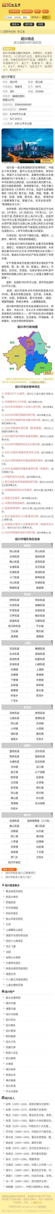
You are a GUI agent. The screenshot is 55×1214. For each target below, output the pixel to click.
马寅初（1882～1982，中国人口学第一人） (29, 1164)
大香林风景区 (13, 963)
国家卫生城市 (12, 498)
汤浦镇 (14, 674)
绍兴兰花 (11, 1042)
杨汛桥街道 (14, 626)
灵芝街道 (40, 567)
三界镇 (14, 841)
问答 (40, 24)
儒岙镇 (40, 734)
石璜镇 (40, 841)
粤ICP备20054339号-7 (13, 1211)
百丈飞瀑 (11, 946)
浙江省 (21, 31)
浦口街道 (40, 826)
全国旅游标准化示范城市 (18, 490)
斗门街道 (14, 577)
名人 (45, 11)
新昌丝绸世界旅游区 (17, 968)
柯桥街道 (14, 600)
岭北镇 (40, 798)
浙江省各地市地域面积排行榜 (21, 482)
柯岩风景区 (12, 913)
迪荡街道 (40, 561)
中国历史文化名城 (14, 476)
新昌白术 (11, 1075)
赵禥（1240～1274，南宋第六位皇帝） (27, 1109)
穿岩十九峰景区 (14, 941)
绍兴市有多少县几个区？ (19, 877)
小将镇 (14, 728)
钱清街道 (14, 621)
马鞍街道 (40, 621)
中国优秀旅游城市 (14, 503)
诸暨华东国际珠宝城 (17, 935)
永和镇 (14, 685)
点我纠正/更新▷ (39, 382)
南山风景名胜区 (14, 919)
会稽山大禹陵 (13, 957)
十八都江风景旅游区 (17, 979)
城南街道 (40, 556)
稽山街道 (14, 561)
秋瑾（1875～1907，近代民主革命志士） (28, 1148)
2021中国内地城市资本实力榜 (22, 452)
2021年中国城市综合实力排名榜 (22, 444)
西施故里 (11, 902)
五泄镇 (40, 782)
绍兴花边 (11, 1020)
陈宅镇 (14, 787)
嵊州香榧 (11, 1080)
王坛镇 (14, 631)
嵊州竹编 (11, 1003)
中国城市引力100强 (15, 401)
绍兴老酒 (11, 1086)
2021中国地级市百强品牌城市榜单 (24, 460)
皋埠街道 (40, 577)
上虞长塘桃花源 (14, 985)
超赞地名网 (9, 31)
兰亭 (8, 924)
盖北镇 (40, 690)
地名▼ (15, 24)
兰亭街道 (14, 615)
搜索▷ (46, 17)
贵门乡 (14, 857)
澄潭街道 (40, 718)
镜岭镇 (14, 734)
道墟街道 (40, 654)
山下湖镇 (40, 772)
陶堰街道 (14, 587)
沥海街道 (14, 664)
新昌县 (27, 707)
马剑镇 (14, 782)
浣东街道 (40, 751)
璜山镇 (14, 798)
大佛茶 (9, 1064)
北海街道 (14, 556)
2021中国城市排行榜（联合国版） (23, 428)
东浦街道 (14, 572)
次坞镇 (14, 767)
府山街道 (40, 551)
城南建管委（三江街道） (40, 820)
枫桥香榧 (11, 1036)
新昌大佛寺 (12, 897)
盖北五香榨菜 (13, 997)
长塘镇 (14, 669)
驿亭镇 (40, 685)
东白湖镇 (40, 803)
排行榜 (28, 24)
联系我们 (42, 1206)
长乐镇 (40, 831)
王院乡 (40, 857)
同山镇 (14, 793)
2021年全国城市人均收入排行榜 (23, 407)
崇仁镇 (14, 836)
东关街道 (14, 654)
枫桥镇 (14, 777)
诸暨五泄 (11, 974)
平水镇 (40, 626)
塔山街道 (14, 551)
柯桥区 (27, 594)
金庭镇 (14, 852)
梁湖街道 (14, 659)
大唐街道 (14, 761)
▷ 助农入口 (36, 1202)
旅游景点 (27, 11)
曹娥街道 (40, 648)
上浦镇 (40, 669)
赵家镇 (40, 777)
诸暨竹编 (11, 1008)
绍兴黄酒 (11, 1031)
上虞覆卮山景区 (14, 930)
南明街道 (40, 713)
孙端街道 (40, 582)
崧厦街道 (40, 659)
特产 (37, 11)
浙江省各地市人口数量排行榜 (21, 516)
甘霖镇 (14, 831)
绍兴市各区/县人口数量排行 (20, 873)
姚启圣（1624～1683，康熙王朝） (25, 1142)
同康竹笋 (11, 1047)
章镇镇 (40, 674)
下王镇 (40, 852)
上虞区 (27, 643)
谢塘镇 (14, 690)
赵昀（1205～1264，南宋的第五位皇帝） (28, 1104)
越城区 (27, 545)
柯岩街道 (40, 600)
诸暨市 (27, 745)
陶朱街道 (14, 756)
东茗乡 (40, 739)
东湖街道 (14, 567)
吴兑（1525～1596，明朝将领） (23, 1159)
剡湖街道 (14, 820)
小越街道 (40, 664)
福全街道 (40, 615)
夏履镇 (40, 636)
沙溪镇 (40, 728)
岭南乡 (14, 695)
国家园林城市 (12, 508)
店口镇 (40, 767)
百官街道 (14, 648)
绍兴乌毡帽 (12, 1014)
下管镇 (14, 680)
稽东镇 (40, 631)
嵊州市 (27, 815)
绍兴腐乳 (11, 1025)
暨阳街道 (14, 751)
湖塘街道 (40, 605)
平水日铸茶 (12, 1091)
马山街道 (14, 582)
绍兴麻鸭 (11, 1058)
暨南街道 (40, 756)
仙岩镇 (40, 847)
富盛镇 (40, 587)
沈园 (8, 952)
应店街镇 (40, 761)
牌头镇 (40, 787)
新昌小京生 (12, 1053)
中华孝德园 (12, 908)
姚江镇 (14, 772)
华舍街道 (14, 605)
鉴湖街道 (40, 572)
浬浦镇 (14, 803)
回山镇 (14, 723)
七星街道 (14, 718)
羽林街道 (14, 713)
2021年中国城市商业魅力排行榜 (22, 420)
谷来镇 (14, 847)
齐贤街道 (14, 610)
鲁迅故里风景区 (14, 891)
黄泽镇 (40, 836)
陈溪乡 (40, 695)
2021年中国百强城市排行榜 (20, 415)
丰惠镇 (40, 680)
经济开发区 (14, 862)
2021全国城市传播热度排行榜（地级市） (27, 468)
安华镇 (40, 793)
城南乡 (14, 739)
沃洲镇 (40, 723)
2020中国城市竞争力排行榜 (20, 532)
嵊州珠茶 (11, 1069)
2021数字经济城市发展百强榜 (21, 436)
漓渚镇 (14, 636)
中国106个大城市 (15, 393)
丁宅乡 (14, 700)
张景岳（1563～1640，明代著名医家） (27, 1153)
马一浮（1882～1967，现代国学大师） (27, 1181)
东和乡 (14, 808)
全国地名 (14, 11)
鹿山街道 (14, 826)
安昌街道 (40, 610)
